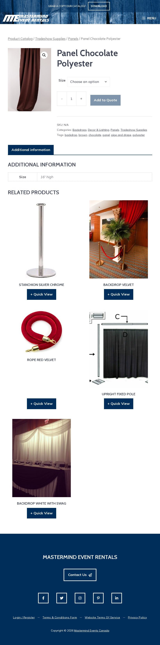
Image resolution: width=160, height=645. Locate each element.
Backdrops (80, 130)
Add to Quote (105, 100)
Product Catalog (20, 39)
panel (106, 135)
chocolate (95, 135)
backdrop (71, 135)
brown (83, 135)
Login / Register (24, 617)
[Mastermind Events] (26, 18)
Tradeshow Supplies (50, 39)
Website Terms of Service (102, 617)
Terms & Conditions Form (60, 617)
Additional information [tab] (31, 149)
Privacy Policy (137, 617)
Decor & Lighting (98, 130)
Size (62, 80)
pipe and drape (121, 135)
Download (99, 6)
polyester (139, 135)
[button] (44, 55)
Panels (73, 39)
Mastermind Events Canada (91, 630)
